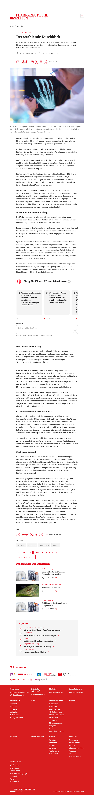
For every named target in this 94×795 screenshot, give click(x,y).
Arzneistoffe (15, 700)
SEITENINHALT (53, 62)
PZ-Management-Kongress (56, 724)
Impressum (14, 768)
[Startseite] (23, 790)
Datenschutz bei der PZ (55, 534)
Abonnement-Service (74, 744)
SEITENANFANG (24, 557)
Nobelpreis (38, 446)
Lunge (22, 247)
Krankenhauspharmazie (19, 692)
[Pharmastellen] (49, 674)
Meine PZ (73, 736)
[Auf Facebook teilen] (18, 62)
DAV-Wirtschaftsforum (56, 729)
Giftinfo (52, 745)
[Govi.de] (67, 674)
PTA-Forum (53, 754)
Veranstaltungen (56, 700)
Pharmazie (14, 689)
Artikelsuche (54, 751)
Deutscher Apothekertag (54, 707)
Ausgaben (73, 751)
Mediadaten (14, 781)
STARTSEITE (23, 552)
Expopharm (53, 704)
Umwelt (21, 545)
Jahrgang (13, 709)
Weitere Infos (15, 762)
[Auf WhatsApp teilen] (36, 62)
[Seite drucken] (45, 62)
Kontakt (13, 779)
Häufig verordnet (16, 717)
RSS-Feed (72, 754)
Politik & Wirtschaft (35, 690)
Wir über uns (15, 765)
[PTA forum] (12, 674)
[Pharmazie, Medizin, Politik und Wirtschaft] (29, 16)
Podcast (72, 700)
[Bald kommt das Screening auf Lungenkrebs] (27, 605)
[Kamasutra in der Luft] (27, 590)
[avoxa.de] (27, 679)
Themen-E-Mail (75, 756)
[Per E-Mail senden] (41, 62)
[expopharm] (41, 679)
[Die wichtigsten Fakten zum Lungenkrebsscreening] (27, 574)
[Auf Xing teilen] (32, 62)
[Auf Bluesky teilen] (23, 62)
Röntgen (32, 545)
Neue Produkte (37, 736)
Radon (55, 545)
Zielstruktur (14, 715)
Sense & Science (75, 689)
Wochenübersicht (17, 695)
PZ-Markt (53, 748)
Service (52, 736)
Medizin (52, 689)
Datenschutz (15, 770)
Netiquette (14, 776)
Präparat (13, 706)
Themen (13, 736)
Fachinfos (53, 743)
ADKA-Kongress (55, 712)
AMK (33, 700)
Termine (52, 740)
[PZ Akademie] (26, 674)
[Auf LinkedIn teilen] (27, 62)
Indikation (14, 712)
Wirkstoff (13, 704)
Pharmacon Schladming (53, 718)
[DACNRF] (39, 674)
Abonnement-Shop (76, 748)
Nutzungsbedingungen (19, 773)
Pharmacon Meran (56, 715)
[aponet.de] (14, 679)
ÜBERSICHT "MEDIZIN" (44, 552)
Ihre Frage (19, 323)
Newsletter (73, 740)
